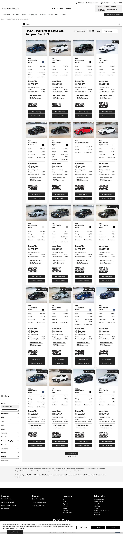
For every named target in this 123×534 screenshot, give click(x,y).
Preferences (83, 527)
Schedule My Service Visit (113, 14)
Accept (113, 527)
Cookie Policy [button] (55, 526)
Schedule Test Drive (36, 116)
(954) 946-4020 (39, 499)
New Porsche (6, 14)
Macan (64, 502)
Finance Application (99, 499)
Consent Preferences (15, 532)
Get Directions (5, 508)
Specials (24, 14)
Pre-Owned (16, 14)
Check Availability (36, 112)
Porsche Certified (67, 512)
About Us (63, 14)
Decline (98, 527)
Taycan (65, 508)
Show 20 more (72, 453)
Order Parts (97, 506)
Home (2, 19)
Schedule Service (98, 502)
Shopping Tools (33, 14)
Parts (56, 14)
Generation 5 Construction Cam (102, 510)
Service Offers (97, 504)
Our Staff (96, 508)
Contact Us (96, 512)
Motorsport (43, 14)
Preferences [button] (21, 528)
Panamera (65, 506)
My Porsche (97, 515)
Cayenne (65, 504)
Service (51, 14)
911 (64, 499)
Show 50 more (72, 456)
